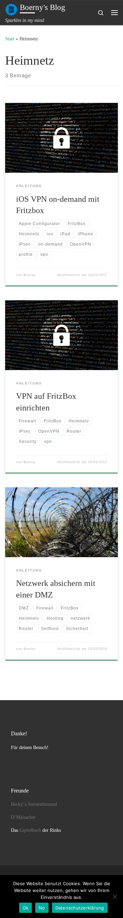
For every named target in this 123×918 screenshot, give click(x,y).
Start (9, 38)
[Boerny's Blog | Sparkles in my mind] (11, 8)
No (42, 907)
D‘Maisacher (23, 817)
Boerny (30, 275)
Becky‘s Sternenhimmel (34, 804)
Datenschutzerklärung (79, 907)
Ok (26, 907)
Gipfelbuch (30, 830)
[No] (114, 896)
